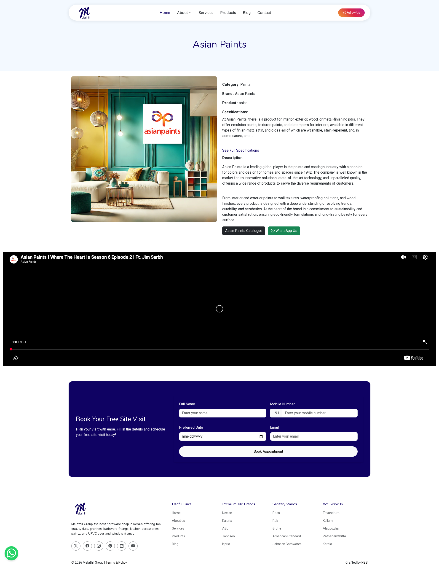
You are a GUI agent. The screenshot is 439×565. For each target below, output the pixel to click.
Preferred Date (191, 427)
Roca (276, 512)
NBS (364, 562)
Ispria (226, 544)
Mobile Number (282, 404)
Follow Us (353, 12)
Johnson (228, 536)
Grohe (277, 528)
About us (178, 520)
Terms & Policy (116, 562)
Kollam (328, 520)
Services (205, 12)
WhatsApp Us (286, 231)
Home (165, 12)
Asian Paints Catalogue (243, 231)
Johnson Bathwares (287, 544)
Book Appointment (268, 451)
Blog (247, 12)
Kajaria (227, 520)
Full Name (187, 404)
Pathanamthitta (334, 536)
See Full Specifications (240, 150)
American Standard (287, 536)
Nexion (227, 512)
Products (228, 12)
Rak (275, 520)
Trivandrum (331, 512)
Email (274, 427)
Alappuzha (331, 528)
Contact (264, 12)
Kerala (327, 544)
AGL (225, 528)
